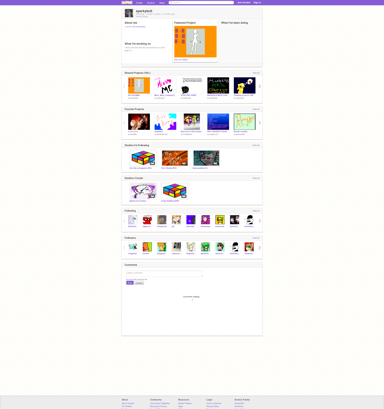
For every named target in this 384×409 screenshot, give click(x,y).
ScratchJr (239, 406)
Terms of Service (213, 403)
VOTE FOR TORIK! (188, 95)
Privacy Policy (212, 406)
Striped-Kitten (191, 253)
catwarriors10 (177, 253)
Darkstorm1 (235, 226)
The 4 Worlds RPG (169, 168)
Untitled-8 (158, 131)
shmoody (190, 226)
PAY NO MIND (181, 59)
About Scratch (128, 403)
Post (130, 282)
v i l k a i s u (133, 131)
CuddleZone (187, 134)
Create (139, 2)
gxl (173, 226)
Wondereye (162, 226)
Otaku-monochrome (220, 253)
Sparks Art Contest (138, 201)
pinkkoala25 (240, 134)
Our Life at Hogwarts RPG (141, 168)
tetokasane (205, 226)
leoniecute (219, 226)
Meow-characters (206, 253)
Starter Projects (185, 403)
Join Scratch (243, 2)
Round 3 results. (241, 131)
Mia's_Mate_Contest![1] (164, 95)
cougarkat (132, 253)
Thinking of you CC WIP (244, 95)
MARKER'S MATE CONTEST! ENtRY (218, 95)
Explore (151, 2)
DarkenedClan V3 (200, 168)
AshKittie (133, 134)
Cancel (139, 282)
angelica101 (214, 134)
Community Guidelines (160, 403)
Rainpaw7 (161, 253)
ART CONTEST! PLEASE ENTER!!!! (218, 131)
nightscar (147, 226)
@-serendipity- (139, 26)
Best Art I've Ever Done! (191, 131)
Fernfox (146, 253)
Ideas (162, 2)
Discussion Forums (158, 406)
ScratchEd (239, 403)
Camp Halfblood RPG (170, 201)
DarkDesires (249, 226)
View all (256, 72)
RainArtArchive (162, 134)
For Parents (127, 406)
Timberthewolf (249, 253)
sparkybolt (134, 98)
